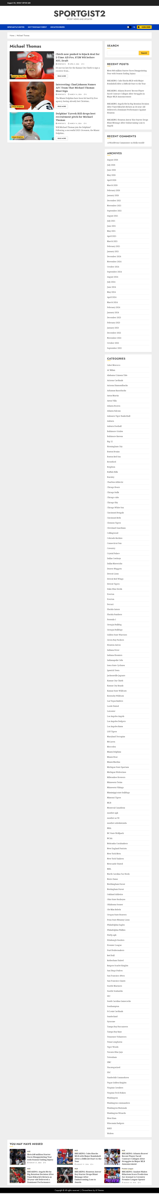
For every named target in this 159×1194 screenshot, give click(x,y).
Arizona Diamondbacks (117, 385)
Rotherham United (115, 960)
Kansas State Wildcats (117, 691)
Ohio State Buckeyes (116, 899)
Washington (112, 1098)
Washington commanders (118, 1103)
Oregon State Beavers (117, 914)
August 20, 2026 (130, 1183)
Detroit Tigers (113, 584)
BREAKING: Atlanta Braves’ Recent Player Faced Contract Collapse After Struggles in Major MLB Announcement (126, 93)
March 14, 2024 (75, 124)
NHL (109, 869)
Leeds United (113, 706)
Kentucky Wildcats (115, 696)
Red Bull (111, 955)
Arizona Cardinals (115, 380)
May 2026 (111, 175)
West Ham (111, 1118)
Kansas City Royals (115, 685)
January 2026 (113, 195)
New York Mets (114, 853)
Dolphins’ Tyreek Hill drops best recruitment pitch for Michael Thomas (75, 117)
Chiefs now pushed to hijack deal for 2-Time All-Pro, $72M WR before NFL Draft (78, 57)
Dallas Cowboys (114, 558)
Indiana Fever (113, 650)
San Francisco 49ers (116, 975)
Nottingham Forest (37, 27)
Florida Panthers (114, 614)
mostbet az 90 (113, 818)
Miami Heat (112, 757)
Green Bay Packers (115, 640)
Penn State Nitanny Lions (118, 920)
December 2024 (114, 256)
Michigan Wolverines (116, 772)
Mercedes (111, 746)
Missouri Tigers (114, 797)
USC (109, 1072)
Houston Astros (114, 645)
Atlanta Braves (113, 406)
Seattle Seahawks (115, 991)
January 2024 (113, 312)
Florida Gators (113, 609)
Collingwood (112, 533)
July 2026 (111, 165)
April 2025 (111, 236)
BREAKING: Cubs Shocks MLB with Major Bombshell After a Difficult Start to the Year (88, 1157)
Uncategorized (57, 27)
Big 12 (110, 441)
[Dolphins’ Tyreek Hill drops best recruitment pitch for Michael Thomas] (32, 126)
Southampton (113, 1006)
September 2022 (114, 348)
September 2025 (114, 210)
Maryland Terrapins (116, 736)
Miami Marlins (113, 762)
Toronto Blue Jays (115, 1052)
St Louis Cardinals (115, 1011)
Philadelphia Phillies (116, 930)
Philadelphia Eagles (116, 925)
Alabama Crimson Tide (117, 375)
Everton (110, 594)
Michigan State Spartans (118, 767)
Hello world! (138, 142)
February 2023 (113, 322)
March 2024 (112, 302)
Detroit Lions (113, 573)
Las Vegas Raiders (115, 701)
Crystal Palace (113, 553)
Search (113, 46)
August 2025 (112, 216)
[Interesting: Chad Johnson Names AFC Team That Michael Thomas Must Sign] (32, 96)
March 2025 (112, 241)
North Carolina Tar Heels (118, 874)
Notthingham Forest (116, 884)
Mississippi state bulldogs (118, 792)
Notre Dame (112, 879)
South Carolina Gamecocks (119, 1001)
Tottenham (112, 1057)
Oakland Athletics (115, 894)
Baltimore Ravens (115, 436)
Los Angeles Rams (115, 726)
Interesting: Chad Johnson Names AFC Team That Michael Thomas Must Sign (76, 88)
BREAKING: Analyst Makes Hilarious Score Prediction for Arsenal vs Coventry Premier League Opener (135, 1175)
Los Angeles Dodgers (116, 721)
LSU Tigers (112, 731)
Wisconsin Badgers (115, 1123)
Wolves (110, 1133)
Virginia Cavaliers (115, 1087)
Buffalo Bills (112, 472)
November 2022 (114, 338)
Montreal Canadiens (116, 807)
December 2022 (114, 333)
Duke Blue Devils (114, 589)
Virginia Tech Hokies (116, 1093)
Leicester (111, 711)
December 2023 (114, 317)
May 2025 (111, 231)
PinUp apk (111, 935)
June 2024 (111, 287)
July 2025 (111, 221)
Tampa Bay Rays (114, 1031)
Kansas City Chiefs (18, 76)
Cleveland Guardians (116, 528)
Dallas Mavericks (114, 563)
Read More (62, 76)
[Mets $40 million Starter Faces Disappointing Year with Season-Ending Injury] (17, 1157)
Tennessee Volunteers (116, 1036)
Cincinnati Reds (114, 518)
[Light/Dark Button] (129, 27)
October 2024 (113, 266)
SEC (108, 996)
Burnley (110, 477)
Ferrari (110, 604)
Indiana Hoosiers (114, 655)
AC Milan (111, 370)
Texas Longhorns (114, 1042)
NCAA (109, 838)
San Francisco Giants (116, 981)
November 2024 (114, 261)
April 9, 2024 (74, 64)
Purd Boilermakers (115, 950)
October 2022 (113, 343)
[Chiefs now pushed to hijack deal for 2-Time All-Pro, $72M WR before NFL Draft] (32, 65)
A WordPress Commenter (118, 142)
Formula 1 (111, 619)
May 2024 (111, 292)
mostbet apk (112, 813)
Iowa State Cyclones (116, 665)
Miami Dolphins (17, 107)
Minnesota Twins (114, 782)
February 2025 (113, 246)
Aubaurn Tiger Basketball (118, 416)
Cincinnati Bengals (115, 512)
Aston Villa (112, 400)
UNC (109, 1062)
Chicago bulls (113, 492)
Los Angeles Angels (115, 716)
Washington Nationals (117, 1108)
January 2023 (113, 327)
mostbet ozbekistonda (117, 823)
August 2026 (112, 160)
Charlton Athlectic (115, 482)
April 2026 (111, 180)
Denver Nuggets (114, 568)
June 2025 (111, 226)
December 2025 (114, 200)
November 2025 (114, 205)
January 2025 (113, 251)
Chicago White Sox (115, 507)
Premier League (114, 945)
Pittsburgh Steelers (115, 940)
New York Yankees (115, 858)
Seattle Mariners (114, 986)
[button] (134, 27)
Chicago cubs (113, 497)
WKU (109, 1128)
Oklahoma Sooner (115, 904)
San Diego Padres (115, 970)
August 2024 (112, 277)
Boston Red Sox (114, 456)
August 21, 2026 (35, 1163)
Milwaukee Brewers (116, 777)
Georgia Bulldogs (114, 629)
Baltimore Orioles (115, 431)
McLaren (111, 741)
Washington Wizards (116, 1113)
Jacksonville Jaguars (116, 675)
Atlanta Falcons (114, 411)
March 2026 (112, 185)
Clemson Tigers (114, 523)
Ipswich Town (113, 670)
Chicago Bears (113, 487)
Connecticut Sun (114, 543)
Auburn (110, 421)
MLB (109, 802)
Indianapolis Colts (115, 660)
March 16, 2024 (76, 94)
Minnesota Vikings (115, 787)
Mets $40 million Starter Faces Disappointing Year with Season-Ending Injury (127, 72)
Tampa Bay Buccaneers (117, 1026)
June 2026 (111, 170)
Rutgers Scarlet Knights (117, 965)
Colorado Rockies (114, 538)
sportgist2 (80, 13)
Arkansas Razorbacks (116, 390)
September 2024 (114, 271)
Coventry (111, 548)
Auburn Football (114, 426)
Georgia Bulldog (114, 624)
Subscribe (146, 27)
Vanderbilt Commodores (118, 1077)
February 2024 (113, 307)
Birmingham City (114, 446)
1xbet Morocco (113, 365)
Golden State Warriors (117, 634)
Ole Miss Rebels (114, 909)
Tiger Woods (112, 1047)
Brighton (111, 467)
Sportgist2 (62, 64)
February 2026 (113, 190)
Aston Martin (113, 395)
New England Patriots (117, 848)
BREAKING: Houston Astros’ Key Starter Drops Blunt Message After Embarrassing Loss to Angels (127, 122)
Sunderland (112, 1016)
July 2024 (111, 282)
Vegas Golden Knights (116, 1082)
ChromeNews (87, 1190)
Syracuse (111, 1021)
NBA (109, 828)
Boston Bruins (113, 451)
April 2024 (111, 297)
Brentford (111, 461)
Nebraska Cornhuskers (117, 843)
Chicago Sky (112, 502)
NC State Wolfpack (115, 833)
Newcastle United (15, 27)
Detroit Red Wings (115, 579)
